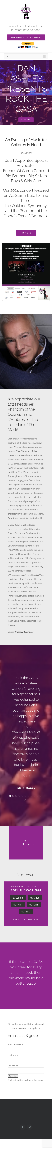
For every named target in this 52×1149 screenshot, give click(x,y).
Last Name (13, 1065)
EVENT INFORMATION (26, 919)
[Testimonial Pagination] (10, 796)
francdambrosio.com (24, 631)
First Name (13, 1055)
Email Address (15, 1044)
